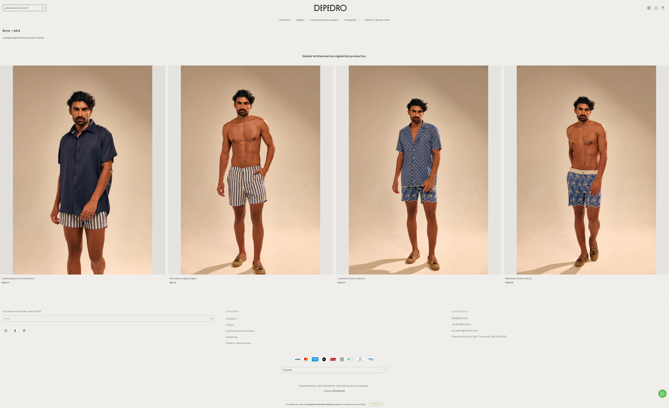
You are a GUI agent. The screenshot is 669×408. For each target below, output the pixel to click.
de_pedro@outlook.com (464, 330)
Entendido (376, 404)
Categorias (350, 20)
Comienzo (284, 20)
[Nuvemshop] (334, 391)
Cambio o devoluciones (377, 20)
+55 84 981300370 (461, 324)
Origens (300, 20)
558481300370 (459, 318)
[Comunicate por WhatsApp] (662, 394)
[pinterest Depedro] (24, 330)
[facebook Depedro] (15, 330)
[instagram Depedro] (6, 330)
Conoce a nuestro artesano (324, 20)
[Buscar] (43, 8)
